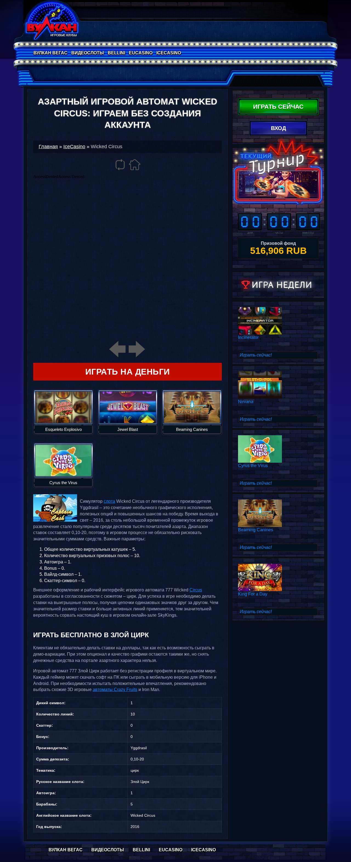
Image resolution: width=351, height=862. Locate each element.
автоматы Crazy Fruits (115, 689)
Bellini (116, 52)
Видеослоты (87, 52)
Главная (48, 146)
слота (109, 501)
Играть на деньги (127, 371)
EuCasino (140, 52)
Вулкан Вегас (50, 52)
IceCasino (168, 52)
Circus (195, 590)
